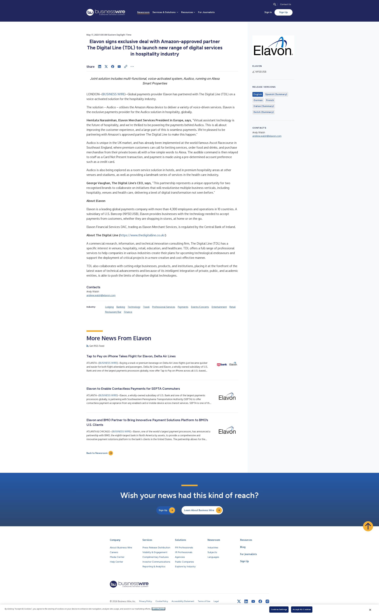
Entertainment (219, 306)
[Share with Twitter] (106, 66)
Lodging (109, 306)
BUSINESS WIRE (113, 94)
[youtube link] (253, 601)
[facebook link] (260, 601)
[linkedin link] (246, 601)
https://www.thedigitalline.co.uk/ (142, 235)
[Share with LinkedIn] (99, 66)
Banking (120, 306)
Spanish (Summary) (276, 94)
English (258, 94)
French (270, 100)
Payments (183, 306)
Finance (128, 311)
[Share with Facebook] (112, 66)
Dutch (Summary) (264, 112)
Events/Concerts (200, 306)
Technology (134, 306)
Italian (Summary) (264, 106)
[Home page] (105, 12)
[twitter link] (239, 601)
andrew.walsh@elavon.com (100, 295)
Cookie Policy (158, 609)
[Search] (274, 4)
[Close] (370, 609)
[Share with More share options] (132, 66)
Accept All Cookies (302, 609)
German (258, 100)
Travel (146, 306)
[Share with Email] (119, 66)
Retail (232, 306)
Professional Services (163, 306)
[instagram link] (267, 601)
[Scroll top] (368, 526)
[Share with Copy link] (125, 66)
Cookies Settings (279, 609)
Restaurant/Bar (113, 311)
